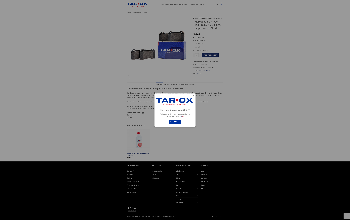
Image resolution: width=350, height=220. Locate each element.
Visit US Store (175, 122)
